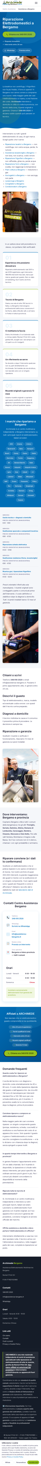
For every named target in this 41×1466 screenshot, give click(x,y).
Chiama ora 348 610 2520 (20, 34)
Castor (25, 453)
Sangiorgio (29, 486)
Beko (21, 449)
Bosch (7, 453)
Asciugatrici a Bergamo (14, 175)
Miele (20, 477)
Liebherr (11, 477)
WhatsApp (11, 50)
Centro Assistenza (9, 9)
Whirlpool (10, 495)
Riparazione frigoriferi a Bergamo (18, 158)
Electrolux (10, 458)
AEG (11, 444)
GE (9, 463)
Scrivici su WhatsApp (21, 926)
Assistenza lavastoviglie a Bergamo (19, 153)
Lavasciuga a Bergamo (14, 181)
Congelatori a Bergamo (14, 184)
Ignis (9, 472)
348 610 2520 (17, 919)
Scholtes (11, 491)
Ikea (16, 472)
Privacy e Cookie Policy (11, 1344)
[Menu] (36, 3)
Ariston (28, 444)
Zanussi (20, 495)
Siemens (21, 491)
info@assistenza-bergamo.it (13, 1297)
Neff (6, 481)
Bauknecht (11, 449)
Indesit (25, 472)
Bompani (30, 449)
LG (33, 472)
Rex (9, 486)
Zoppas (20, 500)
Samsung (18, 486)
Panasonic (24, 481)
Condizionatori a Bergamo (16, 187)
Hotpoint (17, 467)
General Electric (19, 463)
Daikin (34, 453)
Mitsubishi (29, 477)
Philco (34, 481)
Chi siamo (6, 1336)
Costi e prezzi (8, 1341)
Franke (20, 458)
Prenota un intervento (21, 944)
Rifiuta (7, 1462)
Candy (16, 453)
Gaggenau (30, 458)
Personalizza (21, 1462)
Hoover (7, 467)
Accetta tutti (33, 1462)
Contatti (6, 1338)
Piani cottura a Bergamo (15, 170)
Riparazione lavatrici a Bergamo (18, 144)
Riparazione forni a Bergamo (17, 164)
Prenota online (24, 50)
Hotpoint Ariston (30, 467)
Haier (31, 463)
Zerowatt (31, 495)
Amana (19, 444)
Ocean (14, 481)
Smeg (31, 491)
